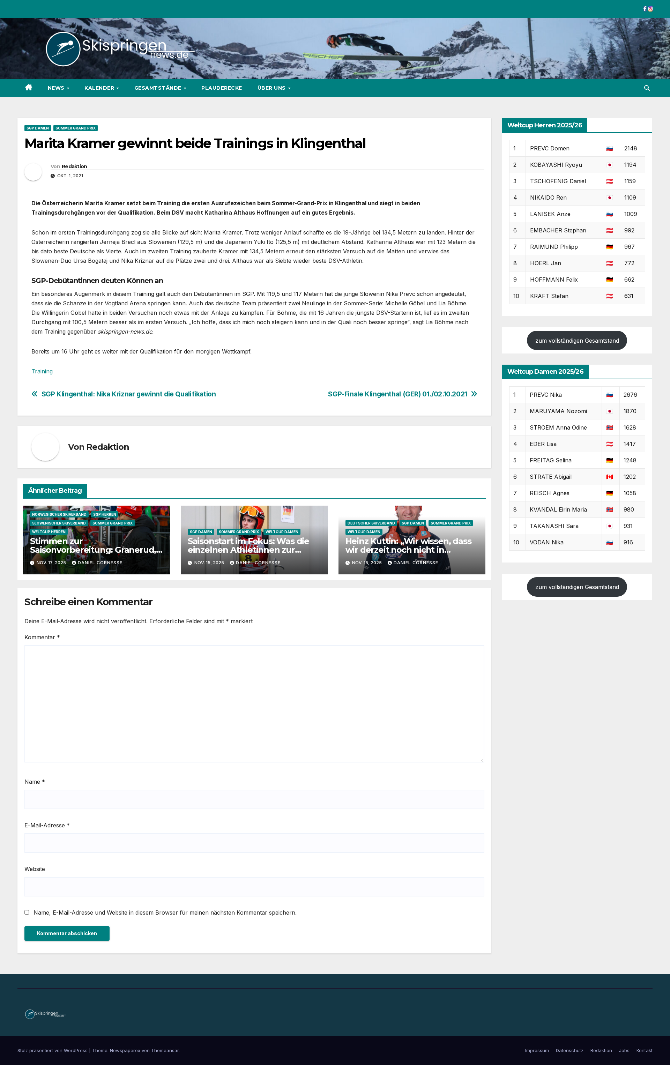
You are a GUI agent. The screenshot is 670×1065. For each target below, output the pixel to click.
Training (42, 371)
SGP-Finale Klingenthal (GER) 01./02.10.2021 (397, 394)
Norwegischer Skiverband (59, 514)
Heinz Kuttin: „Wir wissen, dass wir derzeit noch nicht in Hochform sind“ (408, 550)
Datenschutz (569, 1050)
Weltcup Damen (282, 532)
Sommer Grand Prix (75, 128)
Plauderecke (221, 88)
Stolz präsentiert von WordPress (53, 1050)
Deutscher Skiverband (371, 523)
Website (34, 868)
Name (34, 781)
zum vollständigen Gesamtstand (577, 340)
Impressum (537, 1050)
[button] (647, 87)
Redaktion (74, 166)
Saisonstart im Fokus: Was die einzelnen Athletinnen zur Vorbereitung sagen (248, 550)
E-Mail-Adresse (47, 825)
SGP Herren (104, 514)
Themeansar (165, 1050)
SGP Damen (38, 128)
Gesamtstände (158, 88)
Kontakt (644, 1050)
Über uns (273, 88)
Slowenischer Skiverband (59, 523)
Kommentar (42, 637)
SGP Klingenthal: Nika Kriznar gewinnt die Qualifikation (129, 394)
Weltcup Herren (49, 532)
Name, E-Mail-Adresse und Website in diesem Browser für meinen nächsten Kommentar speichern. (165, 912)
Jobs (624, 1050)
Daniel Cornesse (100, 562)
